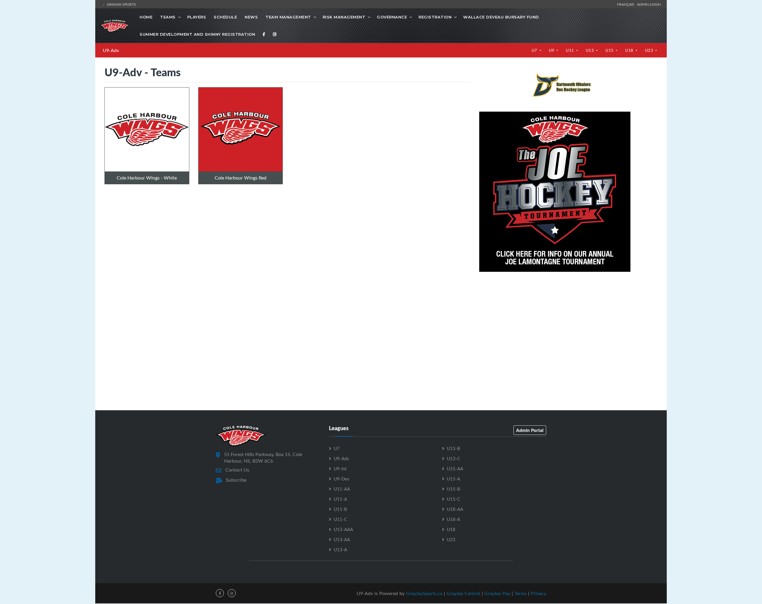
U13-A (340, 550)
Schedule (225, 17)
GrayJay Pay (497, 593)
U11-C (340, 519)
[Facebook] (264, 34)
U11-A (340, 499)
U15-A (453, 479)
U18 (629, 50)
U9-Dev (341, 479)
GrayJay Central (463, 593)
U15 (610, 50)
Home (146, 17)
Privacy (538, 593)
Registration (435, 17)
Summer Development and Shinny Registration (197, 34)
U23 (649, 50)
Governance (392, 17)
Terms (520, 593)
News (251, 17)
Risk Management (344, 17)
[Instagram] (275, 34)
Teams (168, 17)
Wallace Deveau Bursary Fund (501, 17)
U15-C (453, 499)
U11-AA (342, 489)
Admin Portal (530, 430)
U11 (570, 50)
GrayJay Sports (121, 4)
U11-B (340, 509)
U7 (535, 50)
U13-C (453, 458)
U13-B (453, 448)
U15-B (453, 489)
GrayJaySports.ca (424, 593)
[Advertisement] (568, 320)
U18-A (453, 519)
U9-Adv (111, 50)
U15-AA (455, 469)
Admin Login (649, 4)
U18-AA (455, 509)
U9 (552, 50)
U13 (590, 50)
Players (196, 17)
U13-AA (342, 539)
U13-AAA (343, 529)
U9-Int (340, 469)
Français (626, 4)
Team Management (288, 17)
